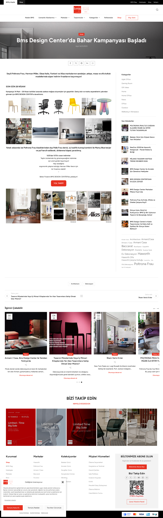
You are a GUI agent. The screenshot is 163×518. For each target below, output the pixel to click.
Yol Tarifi (59, 183)
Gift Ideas (125, 87)
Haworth (144, 254)
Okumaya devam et (26, 375)
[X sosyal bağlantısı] (76, 63)
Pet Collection (66, 482)
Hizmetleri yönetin (10, 500)
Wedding (64, 478)
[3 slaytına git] (81, 382)
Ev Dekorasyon (129, 254)
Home (81, 34)
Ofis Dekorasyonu (127, 264)
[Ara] (157, 9)
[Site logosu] (81, 10)
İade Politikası (93, 474)
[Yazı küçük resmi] (125, 129)
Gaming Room (127, 83)
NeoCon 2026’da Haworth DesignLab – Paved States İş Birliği (141, 149)
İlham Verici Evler (115, 358)
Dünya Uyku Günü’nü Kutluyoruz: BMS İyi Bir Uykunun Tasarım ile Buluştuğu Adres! (143, 212)
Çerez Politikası (24, 513)
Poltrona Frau (143, 264)
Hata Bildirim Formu (96, 493)
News (124, 100)
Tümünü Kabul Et (13, 508)
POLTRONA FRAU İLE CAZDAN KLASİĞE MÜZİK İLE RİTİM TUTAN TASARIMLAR (142, 128)
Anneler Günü (125, 239)
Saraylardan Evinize (68, 474)
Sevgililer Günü (66, 470)
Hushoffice (147, 260)
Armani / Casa (127, 243)
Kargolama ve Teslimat (96, 466)
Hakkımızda (44, 513)
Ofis (152, 260)
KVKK (91, 482)
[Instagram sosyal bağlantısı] (134, 477)
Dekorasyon (128, 249)
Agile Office (126, 79)
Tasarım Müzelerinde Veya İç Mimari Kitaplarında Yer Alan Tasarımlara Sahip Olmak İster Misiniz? (70, 361)
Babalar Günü (66, 462)
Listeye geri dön (81, 296)
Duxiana (138, 250)
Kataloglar (9, 470)
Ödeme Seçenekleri (96, 462)
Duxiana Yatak (147, 250)
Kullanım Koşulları (95, 478)
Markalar (9, 474)
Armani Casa (140, 242)
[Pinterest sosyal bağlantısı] (81, 63)
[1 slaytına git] (77, 382)
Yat (62, 489)
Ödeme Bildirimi (94, 489)
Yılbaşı (63, 486)
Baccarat (127, 246)
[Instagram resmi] (21, 427)
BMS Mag (9, 466)
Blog (7, 478)
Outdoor (125, 108)
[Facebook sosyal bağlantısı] (70, 63)
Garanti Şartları (94, 470)
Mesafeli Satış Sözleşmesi (98, 486)
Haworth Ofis (128, 257)
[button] (63, 482)
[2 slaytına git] (79, 382)
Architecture (135, 239)
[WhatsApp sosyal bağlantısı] (93, 63)
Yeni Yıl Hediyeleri (126, 267)
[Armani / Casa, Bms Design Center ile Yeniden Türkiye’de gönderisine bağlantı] (26, 333)
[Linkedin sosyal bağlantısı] (87, 63)
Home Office (126, 96)
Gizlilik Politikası (35, 513)
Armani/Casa (147, 239)
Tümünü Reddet (34, 508)
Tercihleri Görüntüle (54, 508)
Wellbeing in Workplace (130, 112)
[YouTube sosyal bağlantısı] (138, 477)
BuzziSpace (137, 246)
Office (124, 104)
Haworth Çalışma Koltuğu (132, 260)
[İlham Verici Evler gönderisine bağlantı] (115, 333)
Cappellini (145, 246)
